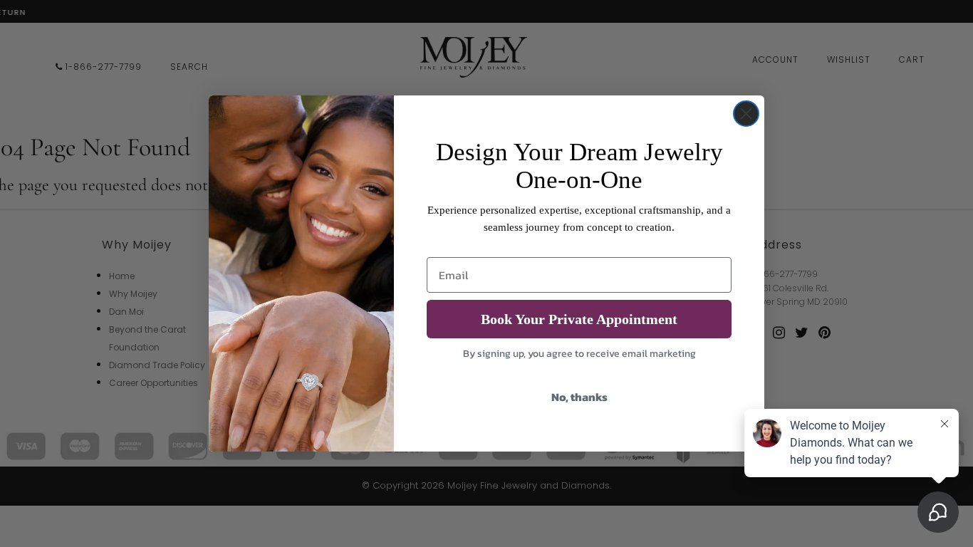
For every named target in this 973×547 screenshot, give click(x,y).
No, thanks (579, 396)
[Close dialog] (746, 113)
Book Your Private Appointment (579, 319)
